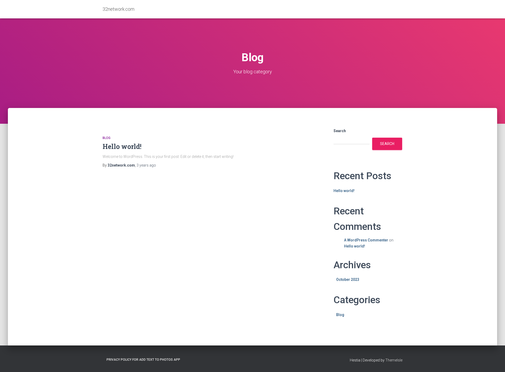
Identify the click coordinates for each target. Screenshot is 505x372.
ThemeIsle (393, 360)
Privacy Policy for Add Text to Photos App (143, 359)
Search (340, 131)
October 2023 (347, 279)
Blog (106, 138)
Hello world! (122, 146)
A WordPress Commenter (366, 240)
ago (146, 165)
